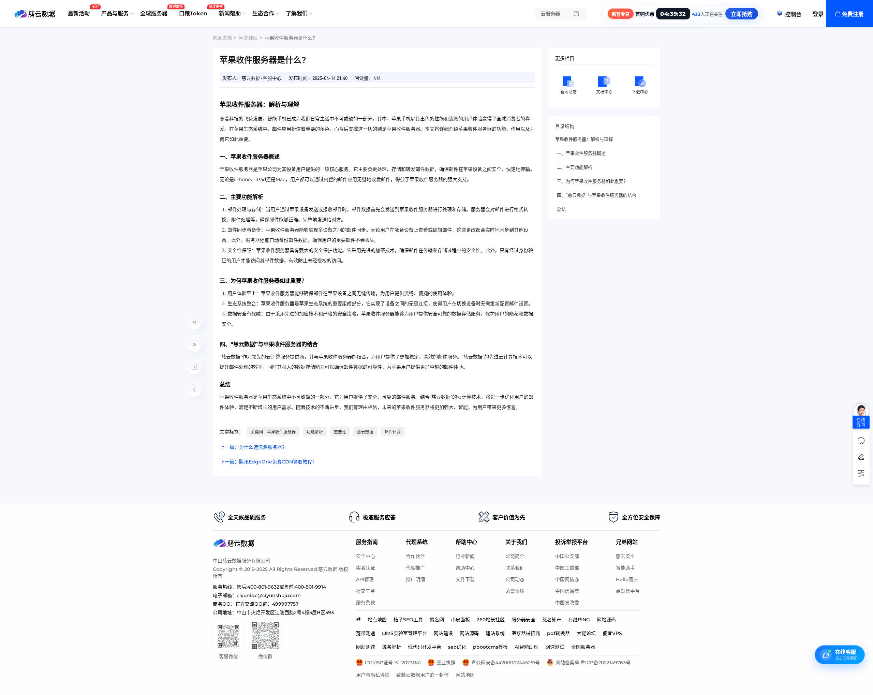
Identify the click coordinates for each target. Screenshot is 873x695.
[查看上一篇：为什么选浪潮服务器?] (194, 322)
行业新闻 (465, 556)
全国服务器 (583, 647)
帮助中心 (465, 568)
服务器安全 (523, 620)
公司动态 (514, 579)
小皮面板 (460, 620)
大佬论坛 (586, 633)
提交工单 (365, 591)
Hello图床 (627, 579)
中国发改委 (567, 603)
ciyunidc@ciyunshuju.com (269, 595)
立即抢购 (742, 14)
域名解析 (391, 647)
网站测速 (365, 647)
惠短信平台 (628, 591)
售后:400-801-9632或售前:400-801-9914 (281, 587)
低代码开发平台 (424, 647)
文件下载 (465, 579)
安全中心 (365, 556)
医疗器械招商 (526, 633)
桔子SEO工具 (408, 620)
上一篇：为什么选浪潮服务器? (252, 447)
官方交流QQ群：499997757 (266, 604)
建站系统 (495, 633)
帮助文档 (222, 38)
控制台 (793, 14)
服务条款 (365, 603)
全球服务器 (155, 11)
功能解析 (315, 431)
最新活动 (80, 11)
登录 (818, 14)
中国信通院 (567, 591)
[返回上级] (194, 390)
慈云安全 (625, 556)
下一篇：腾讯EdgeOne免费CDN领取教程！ (268, 462)
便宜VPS (612, 633)
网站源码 (606, 620)
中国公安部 (567, 556)
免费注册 (853, 14)
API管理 (365, 579)
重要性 (340, 431)
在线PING (579, 620)
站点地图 (377, 620)
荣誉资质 (514, 591)
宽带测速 (365, 633)
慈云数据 (365, 431)
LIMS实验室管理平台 (404, 633)
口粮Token (195, 11)
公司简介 (514, 556)
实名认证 (365, 568)
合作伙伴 (415, 556)
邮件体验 (392, 431)
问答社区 (248, 38)
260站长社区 (491, 620)
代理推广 (415, 568)
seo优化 (457, 647)
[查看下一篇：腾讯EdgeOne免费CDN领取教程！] (194, 345)
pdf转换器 (558, 633)
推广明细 (415, 579)
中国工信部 (567, 568)
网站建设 (443, 633)
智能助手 (625, 568)
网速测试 (554, 647)
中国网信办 (567, 579)
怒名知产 (551, 620)
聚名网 (437, 620)
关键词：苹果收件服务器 (273, 431)
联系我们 (514, 568)
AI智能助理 (526, 647)
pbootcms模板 (490, 647)
